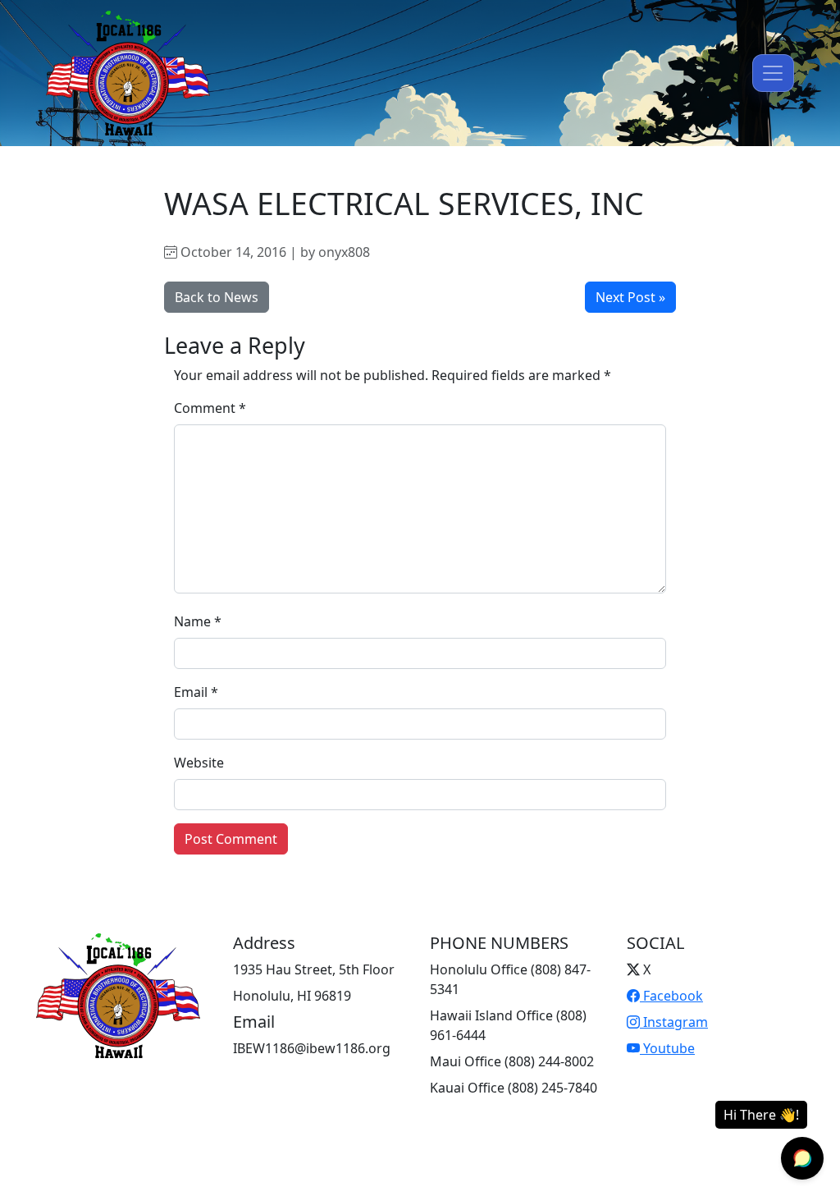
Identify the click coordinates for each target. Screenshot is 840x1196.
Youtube (667, 1048)
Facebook (671, 996)
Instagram (674, 1022)
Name (197, 621)
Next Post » (630, 297)
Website (199, 763)
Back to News (216, 297)
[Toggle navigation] (773, 73)
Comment (210, 408)
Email (196, 692)
